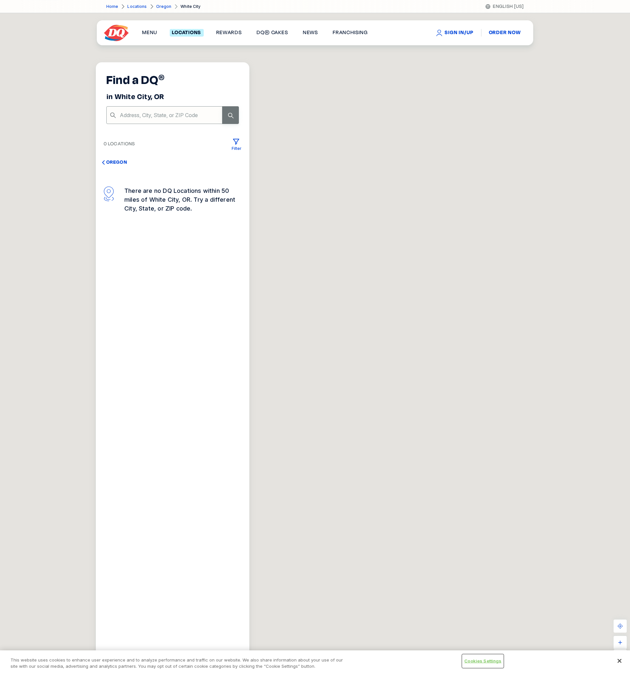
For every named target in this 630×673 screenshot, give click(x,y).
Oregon (164, 6)
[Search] (230, 115)
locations (186, 32)
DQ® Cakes (272, 32)
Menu (149, 32)
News (310, 32)
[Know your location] (620, 626)
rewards (229, 32)
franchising (350, 32)
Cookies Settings (482, 660)
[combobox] (172, 115)
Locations (137, 6)
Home (112, 6)
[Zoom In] (620, 642)
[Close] (619, 661)
